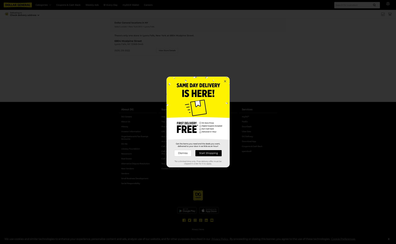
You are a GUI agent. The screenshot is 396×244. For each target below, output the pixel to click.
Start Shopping (208, 153)
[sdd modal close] (225, 81)
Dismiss (183, 153)
